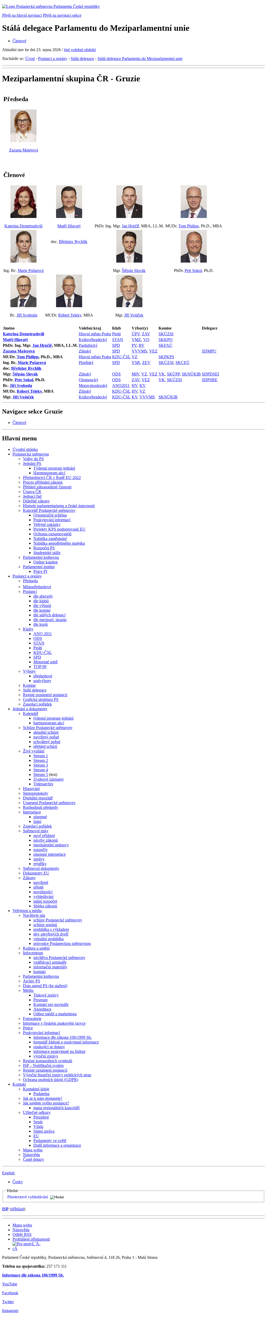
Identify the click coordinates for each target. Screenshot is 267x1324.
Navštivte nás (34, 915)
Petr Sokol (193, 270)
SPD (116, 345)
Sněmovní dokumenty (41, 868)
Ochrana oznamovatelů (52, 534)
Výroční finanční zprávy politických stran (57, 1075)
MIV (135, 374)
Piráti (116, 334)
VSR (136, 362)
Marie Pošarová (31, 270)
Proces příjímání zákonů (43, 482)
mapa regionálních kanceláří (56, 1108)
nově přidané (44, 835)
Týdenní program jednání (54, 468)
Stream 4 (40, 770)
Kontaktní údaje (36, 1089)
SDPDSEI (210, 374)
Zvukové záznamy (48, 779)
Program (40, 1000)
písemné (40, 817)
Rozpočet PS (44, 548)
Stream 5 (40, 774)
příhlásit (17, 1209)
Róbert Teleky (69, 315)
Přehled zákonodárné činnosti (47, 487)
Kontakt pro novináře (51, 1004)
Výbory (29, 671)
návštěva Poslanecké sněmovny (59, 957)
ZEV (146, 362)
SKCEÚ (182, 362)
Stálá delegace (82, 58)
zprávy (39, 859)
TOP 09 (39, 666)
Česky (18, 1182)
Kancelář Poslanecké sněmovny (49, 510)
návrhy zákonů (45, 840)
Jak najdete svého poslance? (46, 1103)
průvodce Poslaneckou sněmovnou (62, 943)
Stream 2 (40, 760)
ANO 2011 (42, 633)
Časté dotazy (33, 1159)
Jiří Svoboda (27, 315)
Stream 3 (40, 765)
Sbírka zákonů (45, 906)
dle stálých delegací (49, 615)
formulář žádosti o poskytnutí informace (66, 1042)
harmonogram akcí (48, 723)
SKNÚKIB (191, 374)
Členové (19, 41)
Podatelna (41, 1093)
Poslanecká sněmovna (31, 454)
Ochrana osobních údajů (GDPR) (50, 1079)
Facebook (10, 1293)
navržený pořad (46, 737)
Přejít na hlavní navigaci (22, 15)
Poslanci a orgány (52, 58)
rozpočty (40, 849)
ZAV (146, 334)
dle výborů (42, 605)
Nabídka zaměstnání (50, 538)
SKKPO (166, 339)
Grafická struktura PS (40, 699)
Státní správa (43, 1131)
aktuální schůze (46, 732)
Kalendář (30, 713)
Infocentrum (33, 953)
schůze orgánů (45, 924)
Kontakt (19, 1084)
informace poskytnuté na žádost (59, 1051)
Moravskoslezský (93, 385)
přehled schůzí (45, 746)
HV (134, 385)
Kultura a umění (36, 948)
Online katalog (45, 562)
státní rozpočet (45, 901)
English (8, 1173)
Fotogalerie (32, 1018)
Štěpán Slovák (133, 270)
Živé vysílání (33, 751)
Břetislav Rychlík (73, 241)
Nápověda (31, 1154)
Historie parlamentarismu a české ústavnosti (59, 505)
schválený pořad (46, 741)
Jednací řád (32, 496)
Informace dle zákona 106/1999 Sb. (33, 1275)
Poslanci (30, 591)
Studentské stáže (46, 552)
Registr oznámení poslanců (45, 695)
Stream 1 (40, 756)
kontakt (39, 971)
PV (134, 345)
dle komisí (41, 610)
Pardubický (88, 345)
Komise (29, 685)
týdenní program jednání (53, 718)
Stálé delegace (34, 690)
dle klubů (41, 601)
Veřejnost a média (27, 910)
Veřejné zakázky (46, 524)
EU (36, 1136)
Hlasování (31, 788)
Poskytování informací (51, 520)
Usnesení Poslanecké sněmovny (49, 802)
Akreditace (42, 1009)
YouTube (9, 1284)
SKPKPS (166, 357)
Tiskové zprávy (46, 995)
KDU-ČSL (121, 357)
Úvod (30, 58)
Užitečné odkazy (37, 1112)
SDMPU (209, 351)
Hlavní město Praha (95, 334)
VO (146, 339)
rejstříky (40, 863)
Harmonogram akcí (49, 473)
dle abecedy (43, 596)
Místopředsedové (37, 587)
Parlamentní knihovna (41, 557)
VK (162, 374)
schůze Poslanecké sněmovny (57, 920)
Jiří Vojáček (133, 315)
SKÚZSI (166, 334)
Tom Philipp (188, 226)
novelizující (42, 892)
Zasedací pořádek (37, 704)
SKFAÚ (165, 345)
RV (141, 345)
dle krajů (40, 624)
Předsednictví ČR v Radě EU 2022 (52, 477)
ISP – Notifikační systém (43, 1065)
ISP (5, 1209)
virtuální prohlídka (48, 939)
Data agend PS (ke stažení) (45, 985)
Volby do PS (33, 459)
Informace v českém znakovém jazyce (54, 1023)
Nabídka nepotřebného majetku (59, 543)
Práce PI (40, 571)
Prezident (41, 1117)
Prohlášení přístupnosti (31, 1239)
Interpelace (32, 812)
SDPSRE (209, 380)
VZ (134, 357)
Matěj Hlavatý (69, 226)
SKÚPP (173, 374)
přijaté (38, 887)
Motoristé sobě (45, 662)
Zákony (29, 878)
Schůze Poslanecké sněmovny (47, 727)
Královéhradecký (93, 339)
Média (28, 990)
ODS (116, 374)
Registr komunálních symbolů (47, 1061)
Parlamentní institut (38, 566)
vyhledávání (43, 896)
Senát (38, 1122)
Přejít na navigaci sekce (62, 15)
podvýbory (42, 680)
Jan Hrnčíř (130, 226)
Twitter (8, 1301)
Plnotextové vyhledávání (27, 1197)
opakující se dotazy (49, 1046)
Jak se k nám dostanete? (42, 1098)
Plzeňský (86, 362)
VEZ (153, 351)
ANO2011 (121, 385)
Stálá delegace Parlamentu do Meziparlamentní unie (140, 58)
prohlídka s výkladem (51, 929)
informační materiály (50, 967)
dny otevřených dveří (50, 934)
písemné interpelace (49, 854)
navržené (40, 882)
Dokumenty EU (36, 873)
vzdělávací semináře (49, 962)
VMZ (136, 339)
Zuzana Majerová (23, 150)
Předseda (30, 581)
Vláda (38, 1126)
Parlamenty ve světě (49, 1140)
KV (142, 385)
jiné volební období (80, 49)
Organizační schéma (50, 515)
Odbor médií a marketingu (55, 1014)
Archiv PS (31, 981)
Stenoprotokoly (35, 793)
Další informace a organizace (57, 1145)
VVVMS (139, 351)
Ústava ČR (32, 491)
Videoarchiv (43, 784)
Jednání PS (32, 463)
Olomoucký (88, 380)
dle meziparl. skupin (49, 619)
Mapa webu (33, 1150)
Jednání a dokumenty (30, 709)
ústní (37, 821)
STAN (117, 339)
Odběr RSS (22, 1234)
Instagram (10, 1310)
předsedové (42, 676)
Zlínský (85, 351)
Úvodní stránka (25, 449)
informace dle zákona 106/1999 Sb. (62, 1037)
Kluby (28, 629)
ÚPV (136, 334)
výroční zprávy (45, 1056)
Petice (28, 1028)
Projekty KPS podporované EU (59, 529)
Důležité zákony (36, 501)
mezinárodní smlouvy (51, 845)
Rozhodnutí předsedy (40, 807)
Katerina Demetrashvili (23, 226)
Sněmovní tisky (35, 831)
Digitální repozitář (38, 798)
